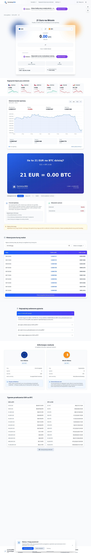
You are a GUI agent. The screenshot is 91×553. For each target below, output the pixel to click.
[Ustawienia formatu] (87, 6)
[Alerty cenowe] (86, 2)
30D (74, 101)
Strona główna (7, 15)
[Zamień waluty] (45, 29)
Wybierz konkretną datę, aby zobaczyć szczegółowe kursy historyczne (21, 242)
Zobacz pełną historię (76, 146)
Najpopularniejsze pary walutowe (46, 2)
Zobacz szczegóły (77, 245)
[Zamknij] (72, 545)
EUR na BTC (14, 15)
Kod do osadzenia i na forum (47, 196)
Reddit (37, 196)
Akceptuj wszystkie (28, 548)
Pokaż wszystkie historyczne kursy (45, 295)
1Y (80, 101)
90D (77, 101)
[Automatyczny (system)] (87, 10)
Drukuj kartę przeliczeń (46, 449)
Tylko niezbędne (39, 548)
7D (70, 101)
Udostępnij (20, 196)
